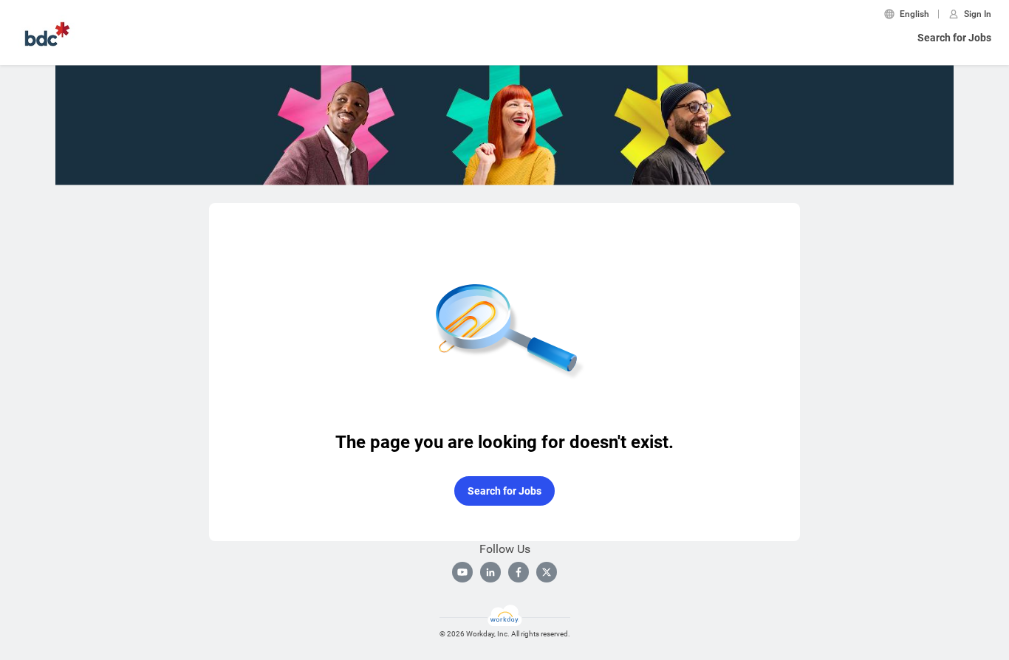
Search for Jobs (954, 38)
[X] (546, 572)
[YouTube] (462, 572)
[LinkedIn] (490, 572)
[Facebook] (518, 572)
